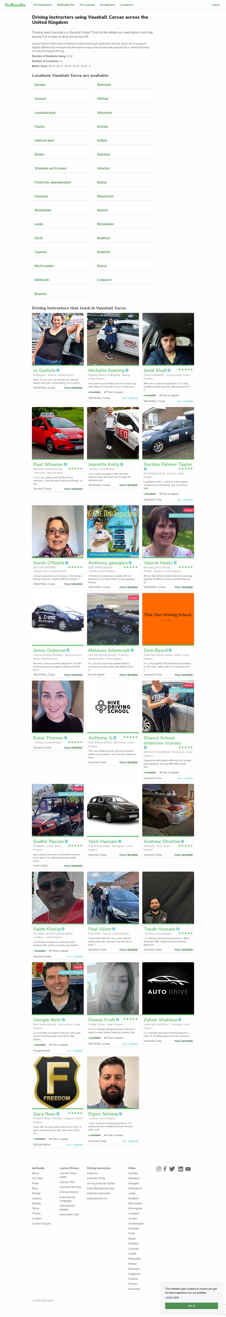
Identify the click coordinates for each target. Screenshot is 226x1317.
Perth (39, 238)
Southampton (136, 1223)
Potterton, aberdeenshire (53, 182)
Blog (34, 1188)
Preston (132, 1284)
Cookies (37, 1218)
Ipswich (102, 210)
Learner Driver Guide (68, 1175)
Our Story (37, 1178)
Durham (102, 126)
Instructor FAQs (96, 1178)
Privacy (36, 1213)
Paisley (40, 126)
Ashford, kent (44, 140)
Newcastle (134, 1258)
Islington (103, 168)
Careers (36, 1198)
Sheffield (133, 1243)
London (132, 1218)
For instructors (42, 5)
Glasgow (103, 154)
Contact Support (41, 1223)
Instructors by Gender (67, 1207)
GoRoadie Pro (66, 5)
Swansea (133, 1269)
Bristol (102, 182)
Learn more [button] (172, 1297)
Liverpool (41, 196)
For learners (107, 5)
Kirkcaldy (133, 1228)
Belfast (132, 1264)
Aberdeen (134, 1178)
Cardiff (132, 1253)
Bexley (40, 154)
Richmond (104, 84)
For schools (87, 5)
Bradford (103, 238)
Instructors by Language (67, 1199)
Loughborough (45, 112)
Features (92, 1173)
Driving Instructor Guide (101, 1183)
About (35, 1173)
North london (44, 266)
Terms (35, 1208)
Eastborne (134, 1274)
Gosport (41, 98)
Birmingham (105, 224)
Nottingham (43, 210)
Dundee (40, 84)
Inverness (134, 1289)
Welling (102, 98)
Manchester (105, 196)
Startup (36, 1193)
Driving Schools (69, 1192)
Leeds (39, 224)
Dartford (133, 1279)
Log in (216, 5)
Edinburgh (42, 279)
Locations (126, 5)
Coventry (133, 1248)
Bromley (41, 294)
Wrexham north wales (51, 168)
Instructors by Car (97, 1198)
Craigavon (104, 279)
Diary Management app (100, 1188)
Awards (36, 1203)
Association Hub (69, 1214)
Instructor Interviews (98, 1193)
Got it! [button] (191, 1305)
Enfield (102, 140)
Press (35, 1183)
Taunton (41, 252)
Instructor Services (70, 1187)
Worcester (105, 112)
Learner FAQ (67, 1182)
